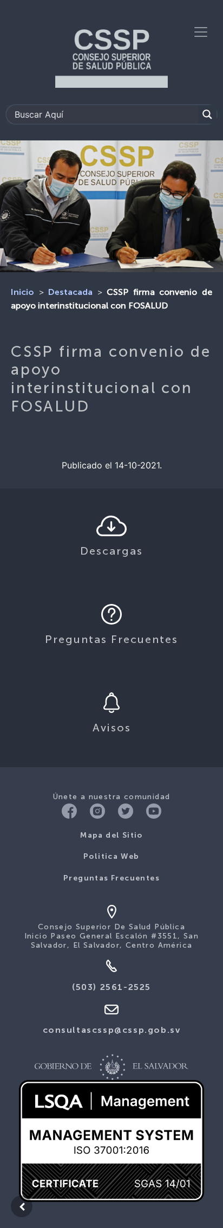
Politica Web (111, 856)
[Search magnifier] (207, 114)
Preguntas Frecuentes (111, 878)
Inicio (22, 292)
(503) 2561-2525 (111, 987)
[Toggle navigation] (201, 32)
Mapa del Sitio (111, 835)
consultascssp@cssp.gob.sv (112, 1030)
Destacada (70, 292)
